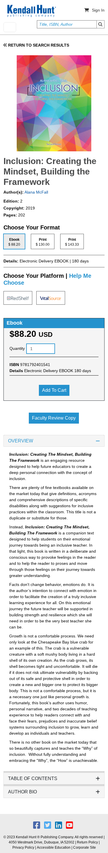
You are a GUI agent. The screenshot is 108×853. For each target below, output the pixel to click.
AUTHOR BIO (22, 791)
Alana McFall (36, 192)
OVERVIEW (20, 440)
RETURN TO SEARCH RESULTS (38, 45)
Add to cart (54, 390)
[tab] (14, 241)
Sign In (98, 10)
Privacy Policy (23, 847)
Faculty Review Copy (54, 418)
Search (100, 24)
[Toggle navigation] (9, 27)
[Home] (31, 11)
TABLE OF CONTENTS (32, 778)
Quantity (17, 348)
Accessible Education (54, 847)
